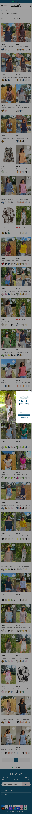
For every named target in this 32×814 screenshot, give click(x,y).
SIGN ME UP (24, 415)
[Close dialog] (31, 391)
